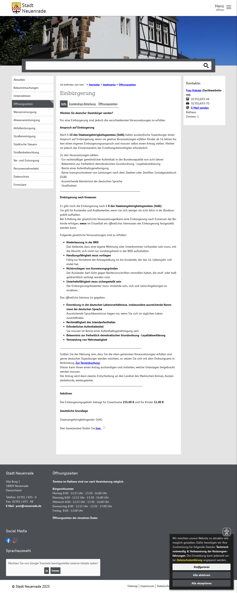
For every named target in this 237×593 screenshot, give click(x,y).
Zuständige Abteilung (82, 104)
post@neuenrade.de (28, 506)
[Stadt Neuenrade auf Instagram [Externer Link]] (15, 542)
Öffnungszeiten (108, 104)
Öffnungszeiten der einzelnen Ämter (75, 518)
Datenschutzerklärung (189, 560)
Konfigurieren (201, 567)
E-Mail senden (200, 108)
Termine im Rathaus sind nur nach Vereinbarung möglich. (88, 481)
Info (63, 104)
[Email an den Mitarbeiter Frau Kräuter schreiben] (188, 108)
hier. (98, 428)
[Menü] (230, 7)
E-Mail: (10, 506)
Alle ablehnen (201, 575)
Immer (55, 570)
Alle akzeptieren (202, 583)
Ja (46, 570)
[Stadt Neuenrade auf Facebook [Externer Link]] (8, 542)
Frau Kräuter (194, 90)
